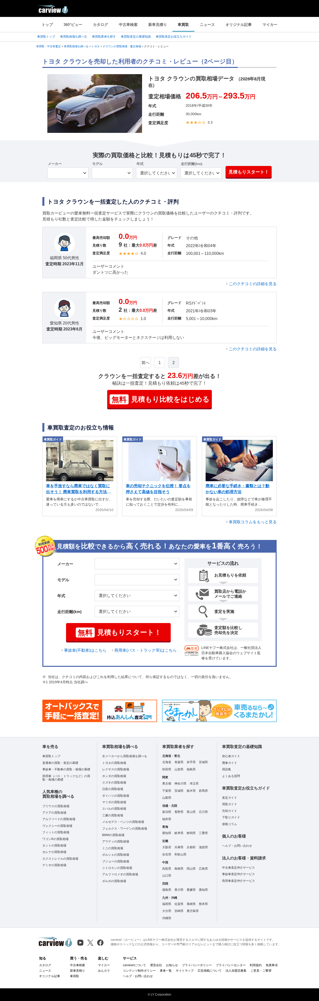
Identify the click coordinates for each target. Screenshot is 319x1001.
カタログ (100, 24)
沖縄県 (166, 918)
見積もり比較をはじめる (161, 399)
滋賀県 (203, 847)
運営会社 (156, 965)
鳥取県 (166, 868)
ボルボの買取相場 (114, 881)
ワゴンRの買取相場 (55, 839)
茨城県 (178, 790)
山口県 (166, 875)
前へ (146, 363)
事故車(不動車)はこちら (85, 650)
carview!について (134, 965)
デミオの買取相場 (54, 865)
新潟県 (166, 812)
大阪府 (166, 847)
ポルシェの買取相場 (115, 854)
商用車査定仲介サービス (238, 881)
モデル (97, 164)
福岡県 (166, 904)
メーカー (55, 164)
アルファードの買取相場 (58, 819)
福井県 (166, 819)
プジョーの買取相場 (115, 861)
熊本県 (203, 904)
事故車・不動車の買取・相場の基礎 (66, 769)
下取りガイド (231, 817)
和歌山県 (180, 854)
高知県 (203, 890)
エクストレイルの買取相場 (60, 858)
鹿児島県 (193, 911)
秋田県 (166, 769)
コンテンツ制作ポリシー (139, 970)
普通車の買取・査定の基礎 (60, 763)
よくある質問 (231, 776)
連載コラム (229, 824)
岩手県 (191, 762)
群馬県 (203, 790)
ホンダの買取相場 (114, 776)
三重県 (203, 833)
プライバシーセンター (231, 965)
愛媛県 (191, 890)
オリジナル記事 (239, 24)
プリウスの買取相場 (55, 806)
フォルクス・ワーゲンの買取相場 (124, 828)
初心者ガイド (231, 756)
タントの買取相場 (54, 845)
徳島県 (166, 890)
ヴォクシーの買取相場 (57, 826)
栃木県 (191, 790)
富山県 (191, 812)
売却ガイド (229, 811)
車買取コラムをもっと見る (253, 522)
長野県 (178, 812)
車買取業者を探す (104, 36)
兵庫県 (178, 847)
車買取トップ (46, 36)
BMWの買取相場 (113, 835)
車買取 (183, 24)
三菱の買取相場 (112, 815)
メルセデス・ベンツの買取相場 (123, 822)
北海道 (166, 762)
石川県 (203, 812)
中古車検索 (128, 24)
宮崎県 (178, 911)
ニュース (207, 24)
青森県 (178, 762)
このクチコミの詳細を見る (253, 284)
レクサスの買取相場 (115, 769)
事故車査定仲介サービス (238, 874)
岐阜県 (178, 833)
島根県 (178, 868)
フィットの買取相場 (55, 832)
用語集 (226, 769)
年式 (140, 164)
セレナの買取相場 (54, 852)
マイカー (269, 24)
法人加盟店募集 (236, 970)
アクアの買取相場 (54, 812)
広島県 (203, 868)
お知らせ (172, 965)
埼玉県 (194, 783)
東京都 (166, 783)
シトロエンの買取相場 (117, 868)
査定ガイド (229, 797)
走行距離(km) (191, 164)
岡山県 (191, 868)
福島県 (191, 769)
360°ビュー (73, 24)
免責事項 (272, 965)
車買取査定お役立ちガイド (174, 36)
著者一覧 (166, 970)
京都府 (191, 847)
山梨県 (166, 797)
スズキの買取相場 (114, 782)
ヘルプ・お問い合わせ (237, 845)
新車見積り (157, 24)
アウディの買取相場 (115, 841)
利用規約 (256, 965)
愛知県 (166, 833)
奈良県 (166, 854)
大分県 (166, 911)
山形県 (178, 769)
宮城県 (203, 762)
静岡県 (191, 833)
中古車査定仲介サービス (238, 867)
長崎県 (191, 904)
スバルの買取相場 (114, 808)
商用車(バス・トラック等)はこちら (145, 650)
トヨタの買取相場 (114, 763)
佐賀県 (178, 904)
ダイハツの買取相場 (115, 795)
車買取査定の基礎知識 (136, 36)
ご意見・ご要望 (260, 970)
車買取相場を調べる (73, 36)
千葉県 (166, 790)
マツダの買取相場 (114, 802)
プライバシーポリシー (197, 965)
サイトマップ (185, 970)
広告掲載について (210, 970)
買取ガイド (229, 804)
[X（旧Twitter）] (90, 943)
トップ (47, 24)
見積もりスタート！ (249, 171)
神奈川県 (180, 783)
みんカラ (104, 970)
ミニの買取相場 (112, 848)
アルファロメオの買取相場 (120, 874)
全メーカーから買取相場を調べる (124, 756)
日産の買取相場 (112, 789)
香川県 (178, 890)
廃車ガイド (229, 763)
